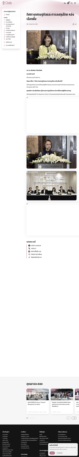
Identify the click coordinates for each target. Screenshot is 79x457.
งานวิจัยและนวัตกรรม (10, 30)
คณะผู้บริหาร (5, 448)
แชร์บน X (33, 248)
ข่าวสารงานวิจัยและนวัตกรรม (64, 440)
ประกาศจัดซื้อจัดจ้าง (10, 45)
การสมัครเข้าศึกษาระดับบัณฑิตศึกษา (29, 440)
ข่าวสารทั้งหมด (9, 22)
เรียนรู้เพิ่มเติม (59, 453)
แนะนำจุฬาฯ (5, 434)
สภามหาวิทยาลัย (6, 446)
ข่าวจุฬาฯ (8, 28)
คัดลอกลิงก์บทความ (36, 257)
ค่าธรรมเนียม (24, 442)
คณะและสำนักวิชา (25, 446)
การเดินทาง (42, 440)
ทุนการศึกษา (24, 444)
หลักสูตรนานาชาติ (25, 436)
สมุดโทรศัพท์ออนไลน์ (7, 455)
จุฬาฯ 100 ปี (5, 440)
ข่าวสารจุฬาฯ (42, 453)
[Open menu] (75, 3)
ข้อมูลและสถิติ (5, 442)
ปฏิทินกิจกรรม (9, 42)
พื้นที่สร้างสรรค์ (43, 436)
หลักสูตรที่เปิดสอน (25, 434)
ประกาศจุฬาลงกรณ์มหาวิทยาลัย (10, 25)
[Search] (71, 3)
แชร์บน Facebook (36, 245)
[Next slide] (74, 418)
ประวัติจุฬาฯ (5, 436)
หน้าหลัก (7, 14)
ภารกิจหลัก (4, 438)
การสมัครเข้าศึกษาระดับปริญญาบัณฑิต (29, 438)
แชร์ (76, 24)
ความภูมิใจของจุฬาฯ (10, 34)
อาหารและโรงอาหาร (44, 442)
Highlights (8, 20)
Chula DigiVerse (62, 434)
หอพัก (41, 434)
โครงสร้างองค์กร (6, 444)
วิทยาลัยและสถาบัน (25, 448)
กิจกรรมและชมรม (43, 444)
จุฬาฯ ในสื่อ (8, 39)
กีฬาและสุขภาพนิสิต (44, 438)
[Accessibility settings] (64, 3)
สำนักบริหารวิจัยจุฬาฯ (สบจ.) (64, 438)
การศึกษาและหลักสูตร (10, 37)
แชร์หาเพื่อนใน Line (36, 251)
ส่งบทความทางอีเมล (36, 254)
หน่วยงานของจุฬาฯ (6, 453)
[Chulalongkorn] (7, 2)
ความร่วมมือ (8, 32)
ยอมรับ (52, 453)
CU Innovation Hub (62, 436)
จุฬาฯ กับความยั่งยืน (7, 452)
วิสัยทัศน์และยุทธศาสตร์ (7, 450)
